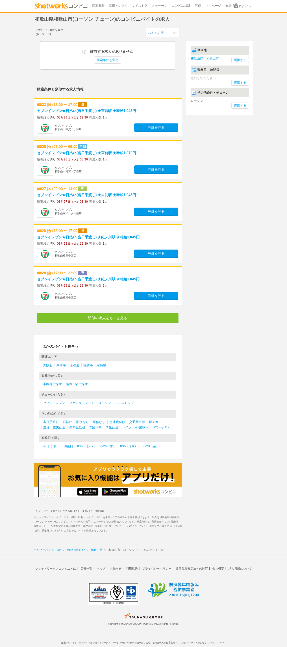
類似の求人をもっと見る (107, 318)
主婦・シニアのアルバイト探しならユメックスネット (197, 642)
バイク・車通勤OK (135, 427)
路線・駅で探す (77, 384)
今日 (46, 446)
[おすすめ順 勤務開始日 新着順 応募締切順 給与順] (162, 32)
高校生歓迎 (77, 427)
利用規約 (132, 568)
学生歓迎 (112, 427)
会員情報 (231, 5)
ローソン (104, 403)
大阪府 (47, 365)
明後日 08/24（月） (52, 530)
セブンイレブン (54, 403)
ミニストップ (124, 403)
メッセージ (159, 5)
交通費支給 (137, 422)
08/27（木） (129, 446)
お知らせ (116, 568)
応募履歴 (98, 5)
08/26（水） (107, 446)
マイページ (213, 5)
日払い (67, 422)
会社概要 (218, 568)
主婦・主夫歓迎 (54, 427)
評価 (198, 5)
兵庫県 (61, 365)
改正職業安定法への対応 (192, 568)
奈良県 (101, 365)
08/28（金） (150, 446)
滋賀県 (88, 365)
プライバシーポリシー (156, 568)
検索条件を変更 (108, 60)
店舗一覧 (86, 568)
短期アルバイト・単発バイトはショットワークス (86, 642)
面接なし (82, 422)
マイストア (140, 5)
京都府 (74, 365)
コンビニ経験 (181, 5)
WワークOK (161, 427)
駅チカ (153, 422)
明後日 (68, 446)
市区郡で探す (52, 384)
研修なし (99, 422)
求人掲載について (240, 568)
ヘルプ (101, 568)
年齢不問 (95, 427)
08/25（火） (86, 446)
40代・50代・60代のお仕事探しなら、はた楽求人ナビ (140, 642)
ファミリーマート (81, 403)
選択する (240, 82)
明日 (56, 446)
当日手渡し (51, 422)
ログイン (245, 6)
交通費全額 (117, 422)
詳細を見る (156, 127)
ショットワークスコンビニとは (55, 568)
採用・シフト (118, 5)
